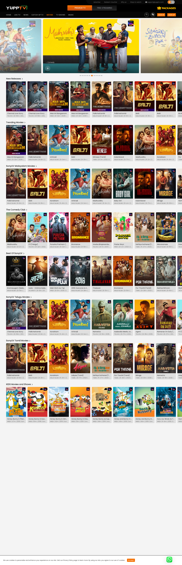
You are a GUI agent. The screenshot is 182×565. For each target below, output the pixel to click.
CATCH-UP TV (37, 15)
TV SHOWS (60, 15)
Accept (131, 560)
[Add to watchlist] (47, 68)
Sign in (161, 15)
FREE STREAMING (104, 8)
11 (99, 75)
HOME (8, 15)
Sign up (171, 15)
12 (101, 75)
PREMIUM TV (80, 8)
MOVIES (50, 15)
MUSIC (71, 15)
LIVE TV (17, 15)
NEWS (25, 15)
